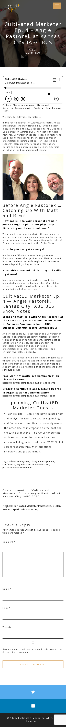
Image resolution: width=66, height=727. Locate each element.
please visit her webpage (46, 363)
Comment (9, 542)
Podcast (33, 50)
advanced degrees (19, 461)
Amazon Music (23, 108)
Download (43, 105)
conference (9, 464)
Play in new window (24, 105)
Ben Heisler (15, 413)
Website (7, 627)
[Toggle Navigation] (57, 6)
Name (7, 589)
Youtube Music (54, 108)
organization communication (33, 464)
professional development (17, 467)
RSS (7, 111)
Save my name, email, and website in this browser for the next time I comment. (32, 651)
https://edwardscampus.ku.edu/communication (29, 395)
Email (6, 608)
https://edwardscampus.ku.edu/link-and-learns (29, 382)
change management (42, 461)
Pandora (38, 108)
